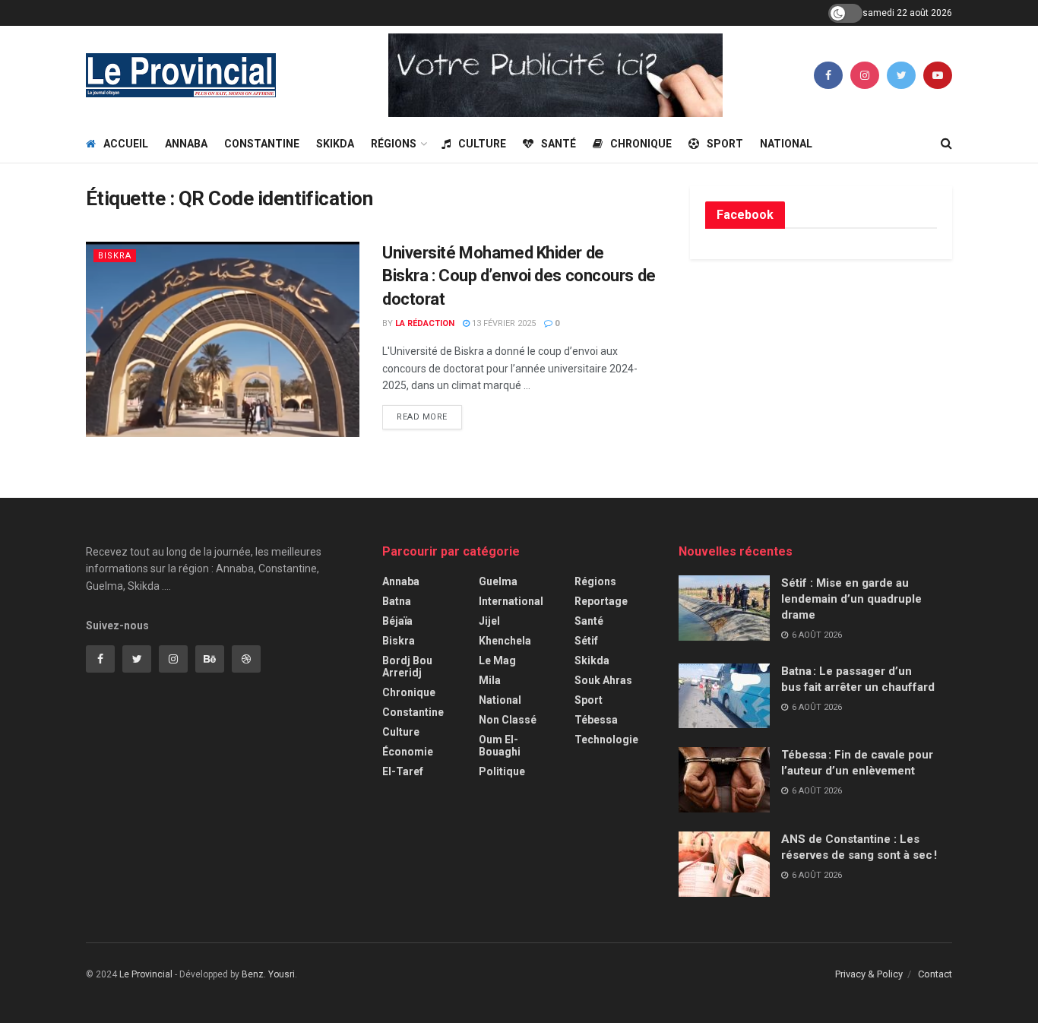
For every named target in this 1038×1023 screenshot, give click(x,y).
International (511, 601)
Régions (393, 144)
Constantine (261, 144)
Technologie (606, 739)
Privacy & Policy (869, 974)
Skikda (335, 144)
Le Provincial (145, 974)
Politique (502, 771)
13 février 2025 (503, 323)
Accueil (125, 144)
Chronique (641, 144)
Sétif (586, 641)
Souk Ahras (603, 680)
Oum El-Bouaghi (500, 745)
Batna (396, 601)
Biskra (114, 256)
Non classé (507, 720)
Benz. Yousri (268, 974)
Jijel (489, 621)
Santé (558, 144)
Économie (407, 752)
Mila (490, 680)
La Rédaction (424, 323)
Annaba (186, 144)
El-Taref (402, 771)
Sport (725, 144)
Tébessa (596, 720)
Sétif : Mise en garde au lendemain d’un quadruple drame (851, 599)
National (786, 144)
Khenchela (505, 641)
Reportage (601, 601)
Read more (422, 417)
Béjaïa (397, 621)
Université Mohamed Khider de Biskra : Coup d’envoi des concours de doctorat (519, 276)
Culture (482, 144)
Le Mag (497, 660)
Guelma (498, 581)
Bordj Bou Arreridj (407, 666)
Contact (935, 974)
